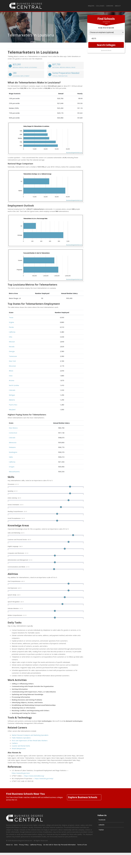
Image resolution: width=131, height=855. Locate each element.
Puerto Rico (13, 405)
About (118, 6)
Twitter (101, 830)
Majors (91, 6)
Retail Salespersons (19, 748)
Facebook (102, 820)
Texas (11, 317)
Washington (13, 452)
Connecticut (13, 433)
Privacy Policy (24, 845)
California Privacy (36, 845)
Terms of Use (82, 845)
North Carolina (14, 385)
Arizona (11, 380)
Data (16, 845)
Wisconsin (12, 366)
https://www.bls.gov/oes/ (21, 773)
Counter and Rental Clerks (21, 746)
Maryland (12, 409)
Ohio (10, 337)
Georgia (12, 351)
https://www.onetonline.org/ (34, 776)
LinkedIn (101, 825)
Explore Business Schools (82, 797)
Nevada (11, 346)
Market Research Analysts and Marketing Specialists (30, 735)
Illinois (11, 371)
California (12, 332)
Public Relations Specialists (21, 738)
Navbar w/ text (25, 5)
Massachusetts (14, 472)
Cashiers (15, 743)
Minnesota (12, 442)
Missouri (12, 342)
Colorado (12, 390)
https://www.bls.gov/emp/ (44, 778)
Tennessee (13, 356)
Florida (11, 327)
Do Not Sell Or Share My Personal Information (59, 845)
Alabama (12, 400)
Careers (109, 6)
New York (12, 361)
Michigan (12, 395)
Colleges (100, 6)
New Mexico (13, 428)
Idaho (11, 457)
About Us (9, 845)
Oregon (11, 467)
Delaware (12, 447)
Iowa (10, 376)
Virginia (11, 322)
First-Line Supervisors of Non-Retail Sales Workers (29, 740)
